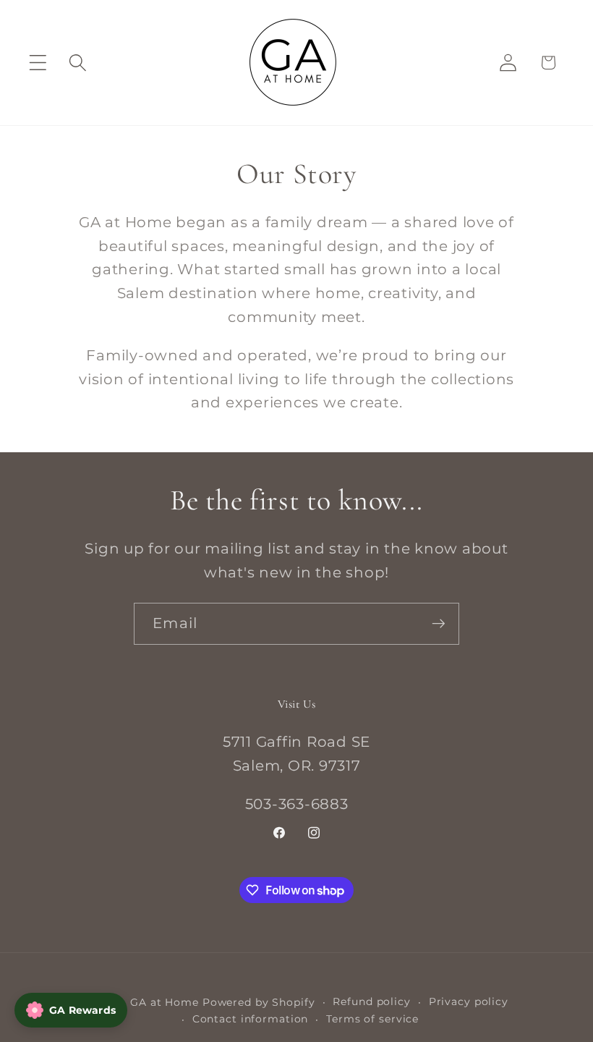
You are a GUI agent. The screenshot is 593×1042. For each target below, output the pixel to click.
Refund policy (371, 1001)
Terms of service (372, 1019)
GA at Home (164, 1002)
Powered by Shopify (258, 1002)
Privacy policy (468, 1001)
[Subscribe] (438, 624)
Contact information (250, 1019)
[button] (38, 62)
